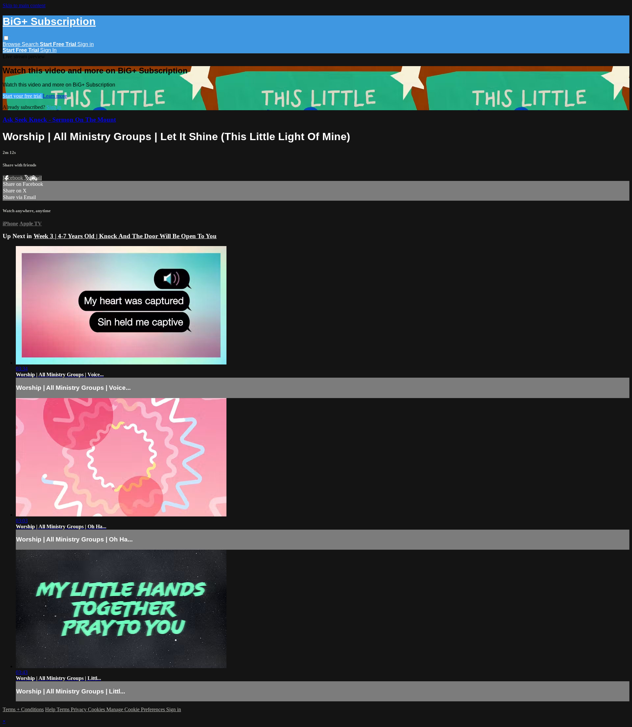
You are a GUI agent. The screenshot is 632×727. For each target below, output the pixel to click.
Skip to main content (24, 5)
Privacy (79, 709)
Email (36, 178)
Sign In (48, 50)
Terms (64, 709)
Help (51, 709)
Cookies (97, 709)
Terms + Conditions (23, 709)
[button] (6, 38)
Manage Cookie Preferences (136, 709)
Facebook (13, 178)
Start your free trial (23, 96)
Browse (12, 44)
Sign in (85, 44)
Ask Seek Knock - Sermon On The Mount (59, 119)
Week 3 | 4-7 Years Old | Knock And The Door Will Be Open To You (125, 236)
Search (31, 44)
